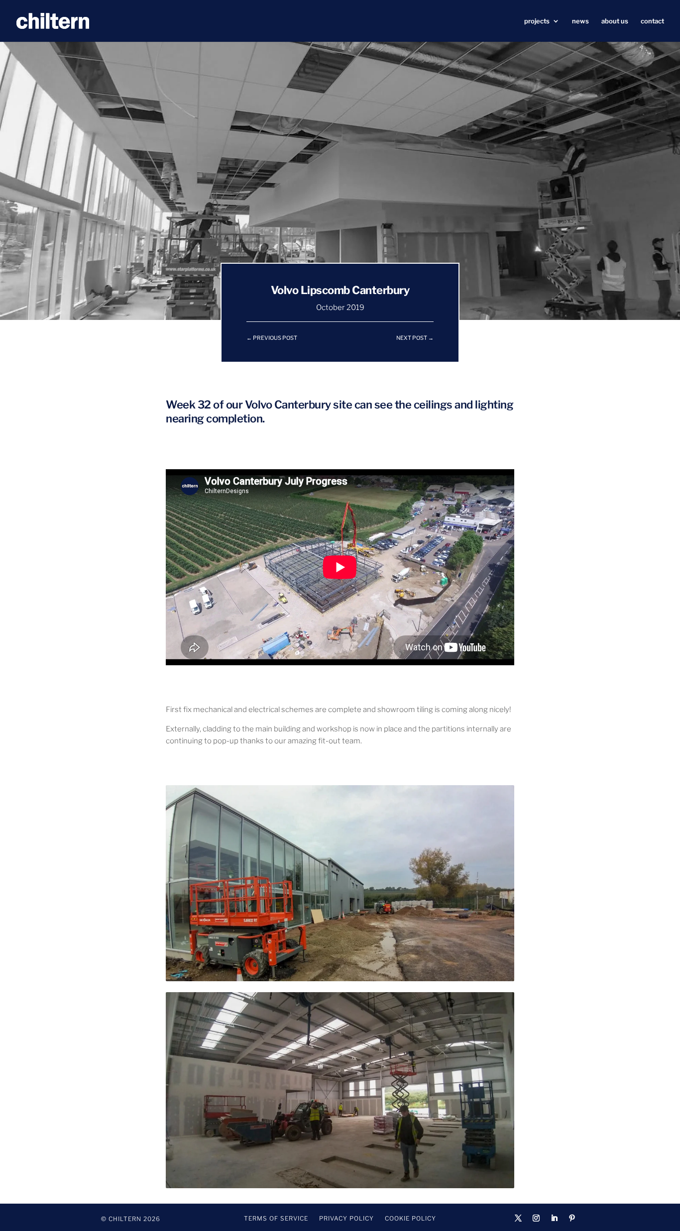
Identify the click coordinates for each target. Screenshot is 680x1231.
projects (537, 21)
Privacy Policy (346, 1218)
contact (652, 21)
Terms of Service (276, 1218)
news (580, 21)
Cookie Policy (410, 1218)
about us (614, 21)
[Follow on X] (518, 1218)
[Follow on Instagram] (536, 1218)
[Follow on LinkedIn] (554, 1218)
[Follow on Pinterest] (572, 1218)
